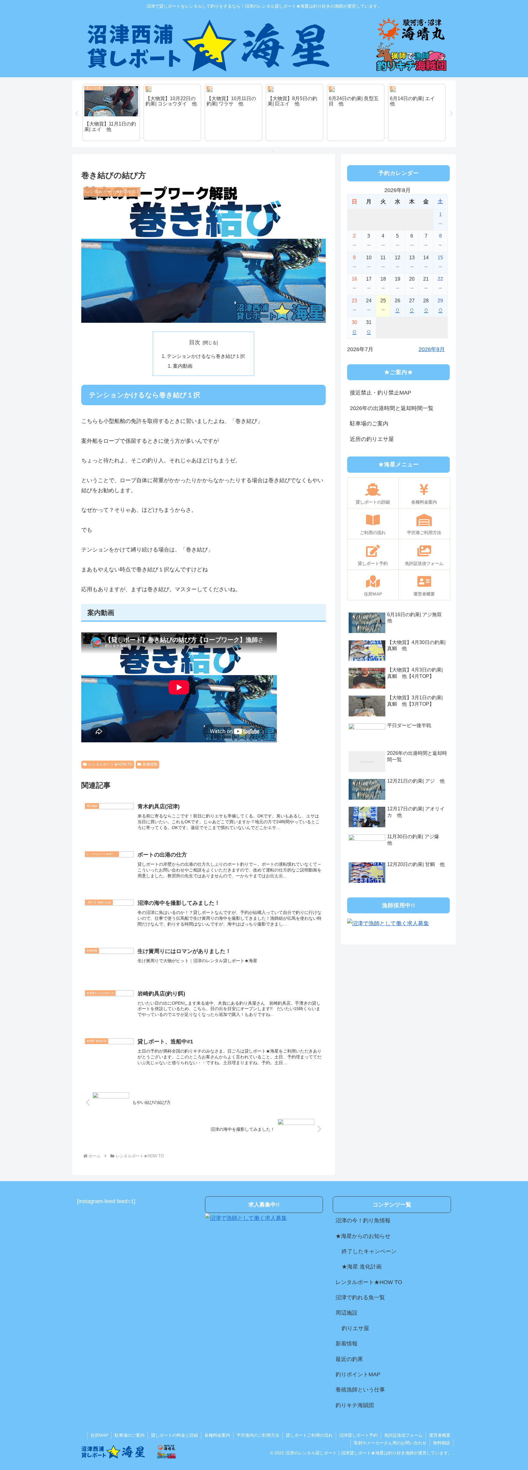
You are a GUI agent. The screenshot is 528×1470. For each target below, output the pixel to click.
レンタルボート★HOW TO (110, 764)
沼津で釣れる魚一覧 (360, 1297)
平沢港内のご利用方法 (258, 1435)
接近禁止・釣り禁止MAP (380, 393)
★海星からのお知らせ (363, 1236)
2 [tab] (264, 151)
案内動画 (183, 366)
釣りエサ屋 (355, 1328)
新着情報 (150, 764)
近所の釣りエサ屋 (372, 439)
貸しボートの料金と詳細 (174, 1435)
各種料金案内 (217, 1435)
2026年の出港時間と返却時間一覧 (392, 408)
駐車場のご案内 (369, 423)
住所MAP (99, 1435)
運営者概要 (439, 1435)
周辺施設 (347, 1313)
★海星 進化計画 (362, 1267)
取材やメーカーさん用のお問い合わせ (390, 1442)
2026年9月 (432, 349)
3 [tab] (273, 151)
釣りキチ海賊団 (355, 1405)
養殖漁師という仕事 (360, 1390)
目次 (194, 342)
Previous (77, 114)
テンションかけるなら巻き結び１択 (206, 356)
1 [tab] (255, 151)
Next (451, 114)
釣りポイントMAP (358, 1374)
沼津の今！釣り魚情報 (363, 1220)
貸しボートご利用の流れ (309, 1435)
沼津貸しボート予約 (358, 1435)
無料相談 (441, 1442)
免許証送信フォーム (403, 1435)
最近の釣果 (349, 1359)
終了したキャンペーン (369, 1251)
